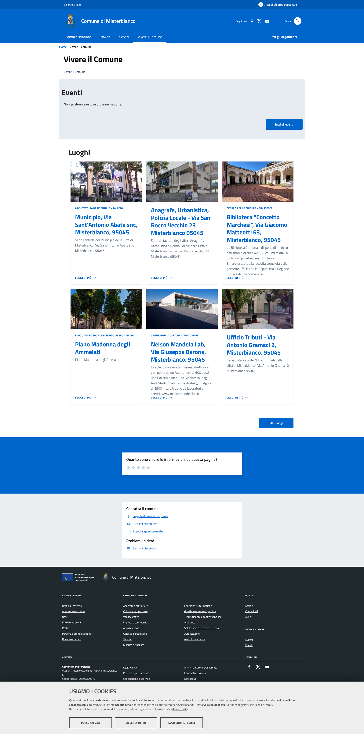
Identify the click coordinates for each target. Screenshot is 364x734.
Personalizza (90, 723)
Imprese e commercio (135, 622)
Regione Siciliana (72, 5)
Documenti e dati (71, 639)
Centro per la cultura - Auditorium (174, 335)
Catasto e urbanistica (135, 634)
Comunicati (251, 611)
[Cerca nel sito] (297, 21)
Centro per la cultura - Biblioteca (249, 208)
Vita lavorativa (131, 617)
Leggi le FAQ (130, 667)
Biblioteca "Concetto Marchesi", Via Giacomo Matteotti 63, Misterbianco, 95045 (257, 228)
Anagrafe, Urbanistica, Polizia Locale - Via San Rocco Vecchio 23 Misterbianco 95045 (180, 221)
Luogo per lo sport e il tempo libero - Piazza (104, 335)
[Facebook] (250, 20)
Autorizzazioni (192, 634)
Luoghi (249, 640)
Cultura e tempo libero (135, 611)
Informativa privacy (195, 673)
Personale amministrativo (76, 634)
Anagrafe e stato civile (135, 606)
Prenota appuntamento (136, 673)
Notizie (249, 606)
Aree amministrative (73, 611)
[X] (258, 20)
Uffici (65, 617)
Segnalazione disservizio (136, 679)
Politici (65, 628)
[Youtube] (265, 20)
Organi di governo (72, 606)
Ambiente (189, 622)
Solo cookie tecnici (181, 723)
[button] (284, 124)
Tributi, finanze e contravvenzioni (202, 617)
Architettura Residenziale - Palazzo (99, 208)
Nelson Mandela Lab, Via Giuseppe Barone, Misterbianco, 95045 (178, 352)
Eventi (249, 645)
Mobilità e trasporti (133, 645)
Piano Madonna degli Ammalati (102, 348)
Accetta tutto (136, 723)
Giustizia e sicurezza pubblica (200, 611)
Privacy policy (180, 709)
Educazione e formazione (198, 606)
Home (63, 46)
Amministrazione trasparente (200, 667)
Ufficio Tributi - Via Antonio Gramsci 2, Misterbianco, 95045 (254, 345)
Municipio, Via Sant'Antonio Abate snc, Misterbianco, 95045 (106, 224)
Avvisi (248, 617)
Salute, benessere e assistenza (201, 628)
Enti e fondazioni (71, 622)
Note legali (190, 679)
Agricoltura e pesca (194, 639)
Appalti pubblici (131, 628)
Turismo (127, 639)
